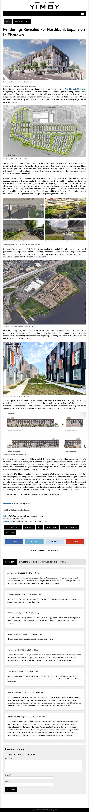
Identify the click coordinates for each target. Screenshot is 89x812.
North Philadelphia (70, 527)
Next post (52, 550)
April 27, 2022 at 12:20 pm (24, 650)
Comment (8, 758)
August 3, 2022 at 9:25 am (31, 716)
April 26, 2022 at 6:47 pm (26, 594)
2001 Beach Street (13, 527)
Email (7, 782)
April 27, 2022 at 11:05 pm (23, 671)
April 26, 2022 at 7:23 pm (24, 613)
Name (7, 775)
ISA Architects (51, 527)
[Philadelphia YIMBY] (44, 5)
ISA (39, 527)
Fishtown (81, 89)
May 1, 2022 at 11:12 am (28, 692)
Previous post (38, 550)
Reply (37, 573)
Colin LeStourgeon (12, 86)
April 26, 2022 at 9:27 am (24, 573)
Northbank (70, 89)
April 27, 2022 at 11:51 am (27, 634)
